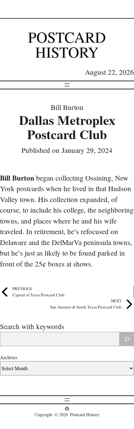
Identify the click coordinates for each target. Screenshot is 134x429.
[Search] (127, 339)
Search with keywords (32, 326)
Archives (8, 357)
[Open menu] (67, 85)
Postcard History (67, 44)
